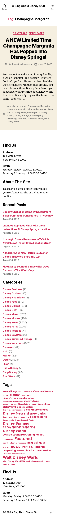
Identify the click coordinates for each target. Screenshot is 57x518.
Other (6, 359)
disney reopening (21, 417)
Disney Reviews (12, 334)
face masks (8, 439)
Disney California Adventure (13, 401)
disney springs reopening (19, 427)
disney (10, 109)
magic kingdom (36, 442)
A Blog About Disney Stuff (28, 5)
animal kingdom (12, 391)
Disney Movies (11, 318)
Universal (7, 454)
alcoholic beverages (16, 106)
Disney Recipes (12, 330)
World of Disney (9, 464)
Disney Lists (10, 310)
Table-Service (43, 450)
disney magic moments (13, 410)
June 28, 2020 (45, 64)
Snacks (29, 450)
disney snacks (8, 420)
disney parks (33, 112)
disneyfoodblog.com (21, 64)
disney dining (20, 109)
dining (5, 395)
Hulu (5, 351)
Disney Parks (36, 33)
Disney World (14, 431)
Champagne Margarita (39, 106)
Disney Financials (13, 297)
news (15, 446)
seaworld (20, 451)
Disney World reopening (19, 434)
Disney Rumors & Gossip (17, 339)
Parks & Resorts (33, 447)
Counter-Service (43, 391)
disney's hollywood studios (18, 398)
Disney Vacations (13, 343)
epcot (40, 434)
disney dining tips (37, 109)
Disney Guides (11, 305)
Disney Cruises (12, 293)
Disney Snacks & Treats (24, 420)
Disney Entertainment (27, 404)
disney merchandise (36, 409)
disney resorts (38, 416)
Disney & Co (25, 395)
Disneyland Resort (26, 407)
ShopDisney (10, 372)
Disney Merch (11, 314)
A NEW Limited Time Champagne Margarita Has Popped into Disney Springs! (28, 48)
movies (6, 447)
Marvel (7, 355)
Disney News (20, 112)
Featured (22, 118)
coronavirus (27, 392)
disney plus (7, 417)
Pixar (6, 363)
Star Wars (9, 376)
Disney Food (20, 33)
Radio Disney (10, 368)
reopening (9, 450)
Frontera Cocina (35, 118)
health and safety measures (14, 443)
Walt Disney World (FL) (14, 461)
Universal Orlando (18, 454)
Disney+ (8, 347)
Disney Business (12, 289)
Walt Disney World (20, 457)
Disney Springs (22, 115)
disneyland (9, 406)
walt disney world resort (38, 461)
